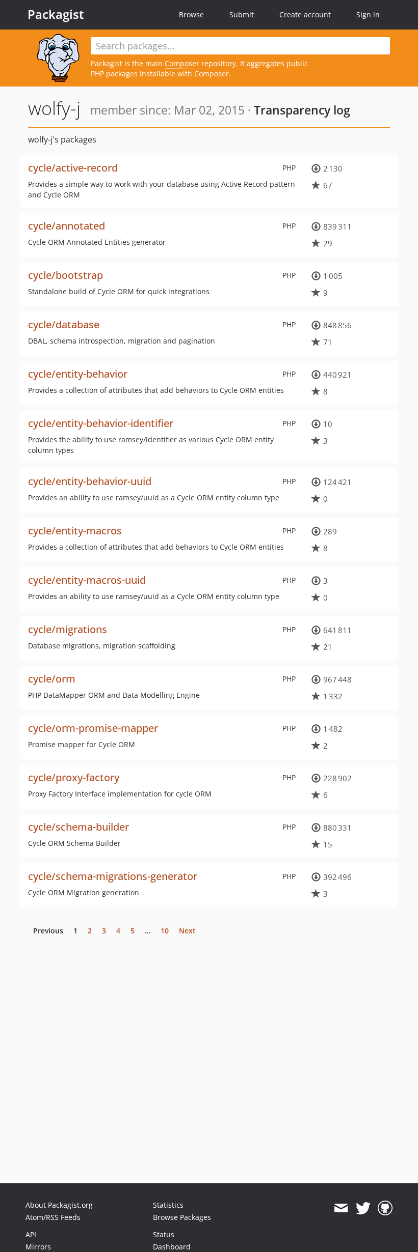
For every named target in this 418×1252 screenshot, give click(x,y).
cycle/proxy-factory (73, 777)
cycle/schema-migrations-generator (112, 876)
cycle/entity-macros (75, 530)
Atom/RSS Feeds (53, 1217)
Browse (191, 14)
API (30, 1234)
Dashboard (172, 1246)
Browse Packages (182, 1217)
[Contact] (340, 1208)
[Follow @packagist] (363, 1208)
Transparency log (302, 110)
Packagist (56, 14)
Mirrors (38, 1246)
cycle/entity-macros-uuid (87, 580)
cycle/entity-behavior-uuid (89, 481)
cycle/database (63, 324)
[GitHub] (385, 1208)
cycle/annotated (66, 226)
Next (187, 930)
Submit (241, 14)
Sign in (368, 14)
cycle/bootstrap (65, 275)
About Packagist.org (59, 1205)
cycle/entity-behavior (77, 374)
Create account (305, 14)
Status (163, 1234)
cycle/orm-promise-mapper (93, 728)
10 (165, 930)
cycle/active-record (73, 168)
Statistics (168, 1205)
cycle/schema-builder (78, 827)
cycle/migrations (67, 629)
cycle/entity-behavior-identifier (100, 423)
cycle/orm (51, 679)
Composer (182, 63)
